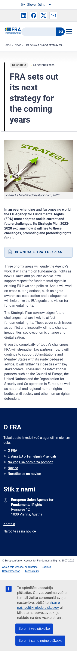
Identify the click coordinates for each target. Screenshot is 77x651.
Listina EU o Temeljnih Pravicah (32, 456)
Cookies (46, 567)
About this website (13, 567)
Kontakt (9, 524)
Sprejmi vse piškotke (34, 628)
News (18, 45)
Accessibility (32, 571)
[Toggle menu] (69, 31)
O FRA (12, 451)
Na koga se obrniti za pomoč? (30, 462)
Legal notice (30, 567)
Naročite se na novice (24, 474)
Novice (13, 468)
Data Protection (11, 571)
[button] (24, 15)
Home (7, 45)
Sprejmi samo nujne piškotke (40, 640)
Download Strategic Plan (38, 252)
